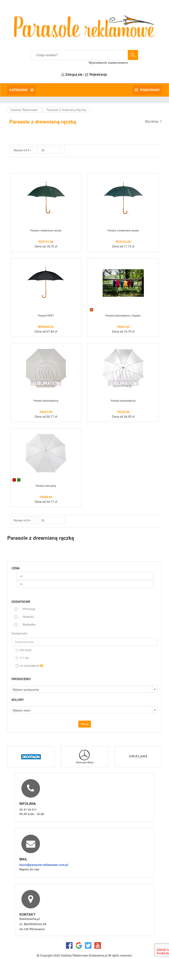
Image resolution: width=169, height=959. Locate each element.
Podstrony (150, 90)
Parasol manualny (46, 485)
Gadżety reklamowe (24, 110)
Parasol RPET (46, 315)
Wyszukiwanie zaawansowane (108, 62)
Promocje (29, 609)
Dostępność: (20, 633)
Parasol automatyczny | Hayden (123, 315)
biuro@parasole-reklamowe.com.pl (43, 865)
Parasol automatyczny (46, 400)
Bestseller (29, 624)
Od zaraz (25, 650)
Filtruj (84, 724)
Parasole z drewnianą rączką (66, 110)
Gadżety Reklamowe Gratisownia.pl (84, 955)
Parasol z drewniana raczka (45, 230)
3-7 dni (24, 658)
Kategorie (18, 90)
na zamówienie (29, 665)
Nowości (28, 617)
